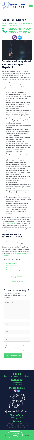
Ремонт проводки (11, 266)
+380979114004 (19, 29)
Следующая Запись (17, 282)
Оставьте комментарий (9, 23)
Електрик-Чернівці (25, 23)
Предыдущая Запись (17, 277)
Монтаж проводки (12, 264)
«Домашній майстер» (9, 224)
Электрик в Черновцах (13, 270)
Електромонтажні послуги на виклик (18, 268)
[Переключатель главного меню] (30, 5)
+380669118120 (19, 32)
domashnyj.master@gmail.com (17, 376)
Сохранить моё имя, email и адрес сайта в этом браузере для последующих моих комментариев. (16, 348)
